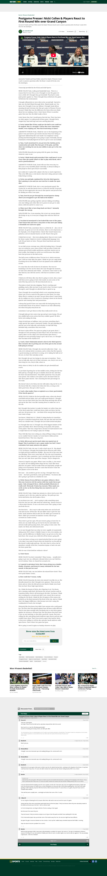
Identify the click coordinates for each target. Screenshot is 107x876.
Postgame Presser (23, 659)
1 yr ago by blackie (33, 717)
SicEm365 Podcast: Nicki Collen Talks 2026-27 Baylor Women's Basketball (64, 687)
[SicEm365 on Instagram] (96, 861)
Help (36, 861)
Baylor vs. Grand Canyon (34, 659)
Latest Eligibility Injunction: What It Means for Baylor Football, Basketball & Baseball (19, 688)
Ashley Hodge (60, 690)
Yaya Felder (44, 659)
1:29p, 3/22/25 (85, 798)
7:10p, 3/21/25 (85, 740)
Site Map (53, 861)
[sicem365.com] (15, 2)
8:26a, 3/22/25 (85, 764)
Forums (25, 1)
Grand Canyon (37, 661)
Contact (40, 861)
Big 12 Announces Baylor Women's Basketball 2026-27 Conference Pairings (87, 687)
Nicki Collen (21, 657)
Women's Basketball (23, 661)
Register (88, 1)
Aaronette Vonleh (52, 659)
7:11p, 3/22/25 (85, 829)
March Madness (39, 657)
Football (30, 1)
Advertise (32, 861)
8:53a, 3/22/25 (85, 774)
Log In (84, 1)
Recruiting (36, 1)
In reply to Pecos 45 (78, 740)
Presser (56, 657)
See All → (94, 668)
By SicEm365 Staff (28, 31)
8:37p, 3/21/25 (85, 748)
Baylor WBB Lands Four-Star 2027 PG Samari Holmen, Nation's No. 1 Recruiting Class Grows (42, 688)
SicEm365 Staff (37, 692)
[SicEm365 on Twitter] (90, 861)
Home (23, 861)
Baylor (31, 661)
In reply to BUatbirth (78, 774)
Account (27, 861)
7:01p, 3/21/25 (85, 720)
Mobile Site (58, 861)
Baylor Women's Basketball (26, 15)
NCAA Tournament (30, 657)
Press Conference (48, 657)
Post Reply (24, 713)
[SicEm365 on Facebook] (93, 861)
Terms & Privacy (46, 861)
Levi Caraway (14, 692)
